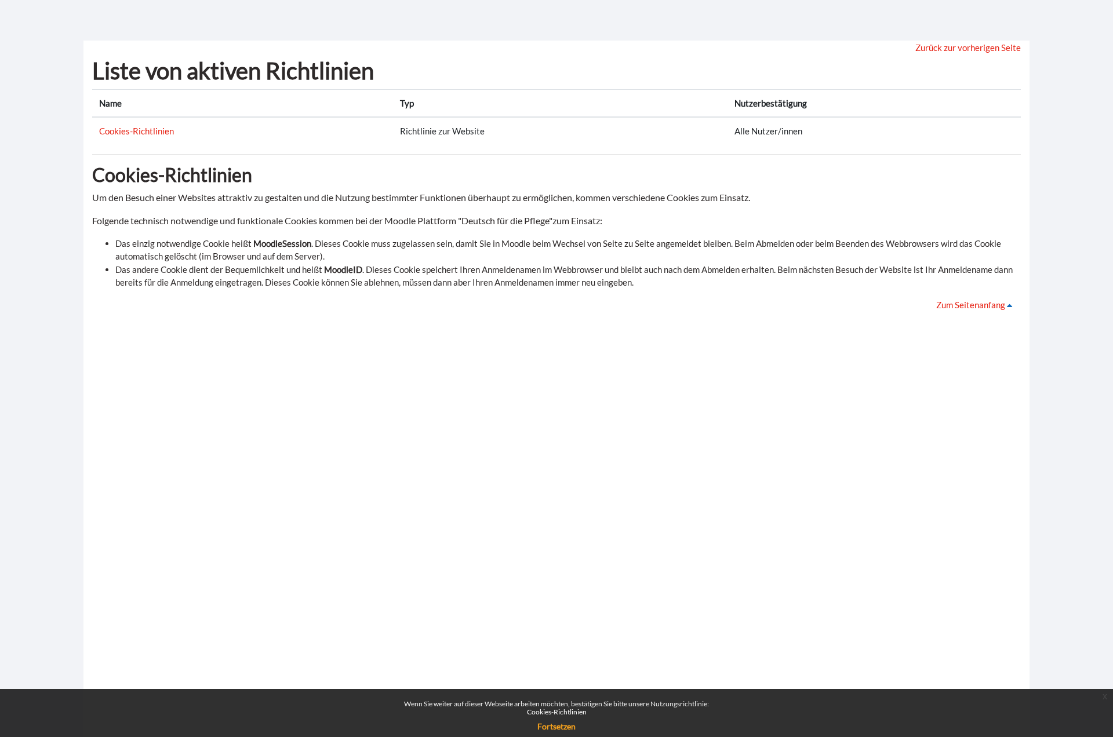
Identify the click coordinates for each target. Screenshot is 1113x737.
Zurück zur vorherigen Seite (968, 47)
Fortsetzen (556, 726)
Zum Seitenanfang (971, 305)
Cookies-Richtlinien (136, 131)
